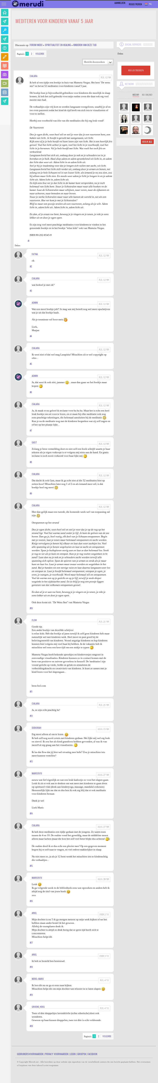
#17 (31, 942)
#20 (31, 1026)
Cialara (33, 76)
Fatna (35, 254)
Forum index (36, 45)
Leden (73, 1054)
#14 (31, 813)
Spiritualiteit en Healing (58, 45)
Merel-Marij (38, 978)
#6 (31, 392)
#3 (31, 290)
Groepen (81, 1054)
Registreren (135, 4)
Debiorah (36, 727)
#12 (31, 715)
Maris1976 (37, 773)
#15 (31, 865)
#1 (28, 240)
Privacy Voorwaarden (56, 1054)
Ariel (34, 913)
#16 (31, 901)
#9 (31, 493)
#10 (31, 608)
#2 (31, 266)
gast (34, 442)
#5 (31, 363)
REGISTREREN (136, 70)
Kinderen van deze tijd (85, 45)
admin (35, 302)
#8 (31, 462)
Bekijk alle (147, 141)
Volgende (39, 53)
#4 (31, 336)
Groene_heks (38, 1006)
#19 (31, 994)
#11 (31, 691)
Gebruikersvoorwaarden (30, 1054)
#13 (31, 761)
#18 (31, 966)
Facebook (92, 1054)
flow (34, 620)
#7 (31, 430)
